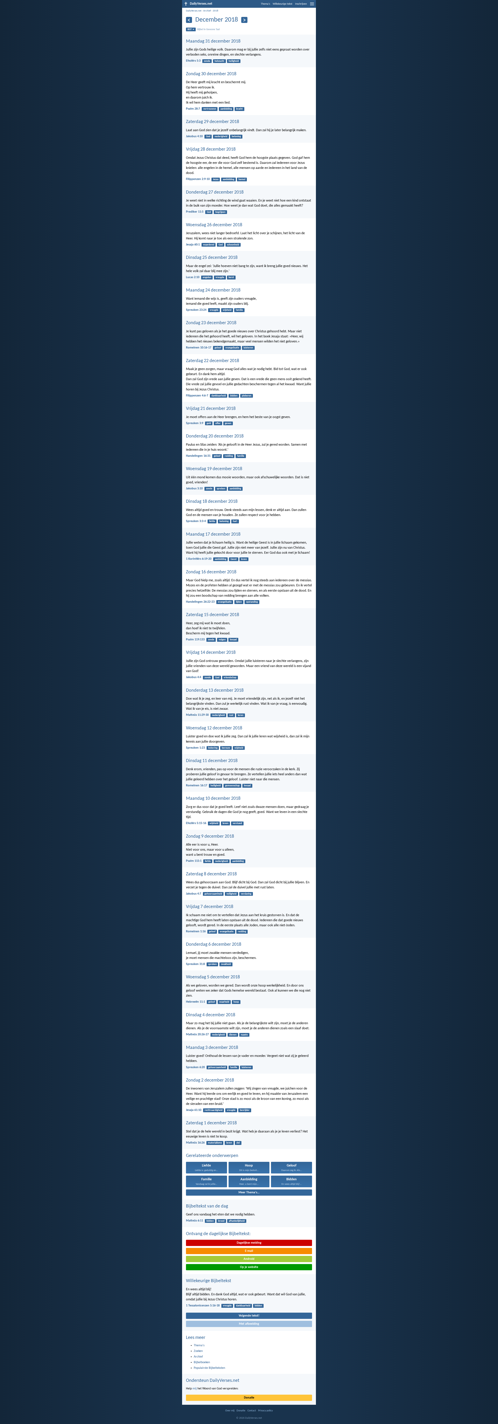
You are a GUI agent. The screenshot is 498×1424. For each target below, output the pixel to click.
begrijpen (220, 212)
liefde (212, 521)
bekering (212, 748)
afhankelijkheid (237, 1221)
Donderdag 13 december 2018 (215, 690)
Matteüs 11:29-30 (197, 715)
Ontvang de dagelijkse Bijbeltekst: (218, 1234)
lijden (239, 602)
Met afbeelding (249, 1323)
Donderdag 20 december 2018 (215, 436)
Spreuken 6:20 (195, 1067)
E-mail (249, 1251)
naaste (244, 1035)
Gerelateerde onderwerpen (212, 1155)
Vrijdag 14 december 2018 (211, 652)
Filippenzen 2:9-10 (198, 179)
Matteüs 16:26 (195, 1142)
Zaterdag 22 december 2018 (212, 361)
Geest (234, 559)
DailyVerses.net (193, 11)
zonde (207, 61)
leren (240, 715)
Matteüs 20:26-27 (197, 1034)
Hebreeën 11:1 (195, 1001)
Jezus (215, 179)
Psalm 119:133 (195, 639)
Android (249, 1259)
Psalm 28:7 (193, 108)
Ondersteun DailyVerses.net (212, 1380)
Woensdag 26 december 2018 (214, 225)
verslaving (246, 894)
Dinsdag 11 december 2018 (212, 761)
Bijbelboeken (202, 1362)
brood (221, 1221)
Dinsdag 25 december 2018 (212, 257)
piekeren (246, 396)
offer (218, 423)
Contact (251, 1410)
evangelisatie (232, 348)
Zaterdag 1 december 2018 (211, 1123)
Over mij (229, 1410)
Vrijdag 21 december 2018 (211, 408)
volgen (222, 639)
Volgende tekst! (249, 1315)
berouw (226, 748)
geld (209, 423)
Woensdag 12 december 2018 (214, 728)
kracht (239, 109)
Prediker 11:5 (194, 211)
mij (195, 1388)
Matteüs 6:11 (194, 1220)
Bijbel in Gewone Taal (208, 29)
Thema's (265, 4)
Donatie (249, 1397)
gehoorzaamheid (213, 894)
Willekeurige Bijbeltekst (208, 1281)
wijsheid (227, 310)
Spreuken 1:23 (195, 747)
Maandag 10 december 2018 (213, 798)
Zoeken (198, 1351)
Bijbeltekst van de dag (207, 1206)
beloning (236, 136)
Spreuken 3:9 (194, 423)
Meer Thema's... (249, 1192)
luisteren (248, 348)
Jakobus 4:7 (193, 893)
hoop (236, 1002)
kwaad (233, 639)
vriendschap (230, 677)
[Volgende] (244, 20)
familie (239, 310)
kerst (231, 277)
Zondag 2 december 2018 (210, 1080)
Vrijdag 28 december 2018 (211, 149)
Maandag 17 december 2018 (213, 534)
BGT (190, 29)
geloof (218, 348)
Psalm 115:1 (194, 861)
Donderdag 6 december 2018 (213, 944)
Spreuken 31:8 (195, 964)
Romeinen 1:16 (196, 931)
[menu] (312, 5)
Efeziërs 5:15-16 (196, 823)
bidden (234, 396)
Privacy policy (265, 1410)
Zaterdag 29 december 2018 (212, 122)
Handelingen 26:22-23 (200, 601)
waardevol (208, 245)
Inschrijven (301, 4)
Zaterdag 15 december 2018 (212, 615)
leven (244, 559)
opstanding (252, 602)
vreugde (220, 277)
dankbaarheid (218, 396)
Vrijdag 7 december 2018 (209, 907)
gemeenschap (232, 785)
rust (231, 715)
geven (228, 423)
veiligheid (231, 894)
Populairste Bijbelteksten (209, 1368)
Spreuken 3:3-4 (196, 521)
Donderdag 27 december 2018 (215, 192)
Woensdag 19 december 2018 (214, 469)
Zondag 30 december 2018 (211, 74)
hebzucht (219, 61)
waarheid (224, 1002)
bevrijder (245, 1110)
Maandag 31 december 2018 (213, 41)
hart (235, 521)
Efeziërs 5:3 (193, 60)
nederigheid (221, 136)
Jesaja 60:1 (193, 244)
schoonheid (233, 245)
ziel (238, 1143)
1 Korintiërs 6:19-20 (198, 559)
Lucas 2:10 (192, 277)
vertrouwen (209, 109)
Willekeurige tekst (282, 4)
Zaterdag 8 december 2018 (211, 874)
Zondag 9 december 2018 (210, 836)
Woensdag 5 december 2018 (213, 977)
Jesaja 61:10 (193, 1110)
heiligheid (234, 61)
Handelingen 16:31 (198, 455)
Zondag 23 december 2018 (211, 323)
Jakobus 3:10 (194, 488)
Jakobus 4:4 (193, 677)
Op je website (249, 1267)
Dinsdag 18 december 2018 (212, 501)
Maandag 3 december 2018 (212, 1047)
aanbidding (226, 109)
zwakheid (226, 964)
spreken (221, 488)
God (208, 136)
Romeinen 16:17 (196, 785)
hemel (241, 179)
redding (229, 456)
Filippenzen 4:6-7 (197, 395)
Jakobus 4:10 (194, 136)
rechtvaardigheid (214, 1110)
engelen (207, 277)
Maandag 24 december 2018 (213, 290)
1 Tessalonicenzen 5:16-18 (203, 1305)
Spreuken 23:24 (196, 310)
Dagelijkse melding (249, 1242)
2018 (215, 11)
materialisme (215, 1143)
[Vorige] (189, 20)
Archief (207, 11)
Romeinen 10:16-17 (198, 347)
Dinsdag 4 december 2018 (210, 1015)
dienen (233, 1035)
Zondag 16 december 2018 (211, 572)
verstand (237, 823)
